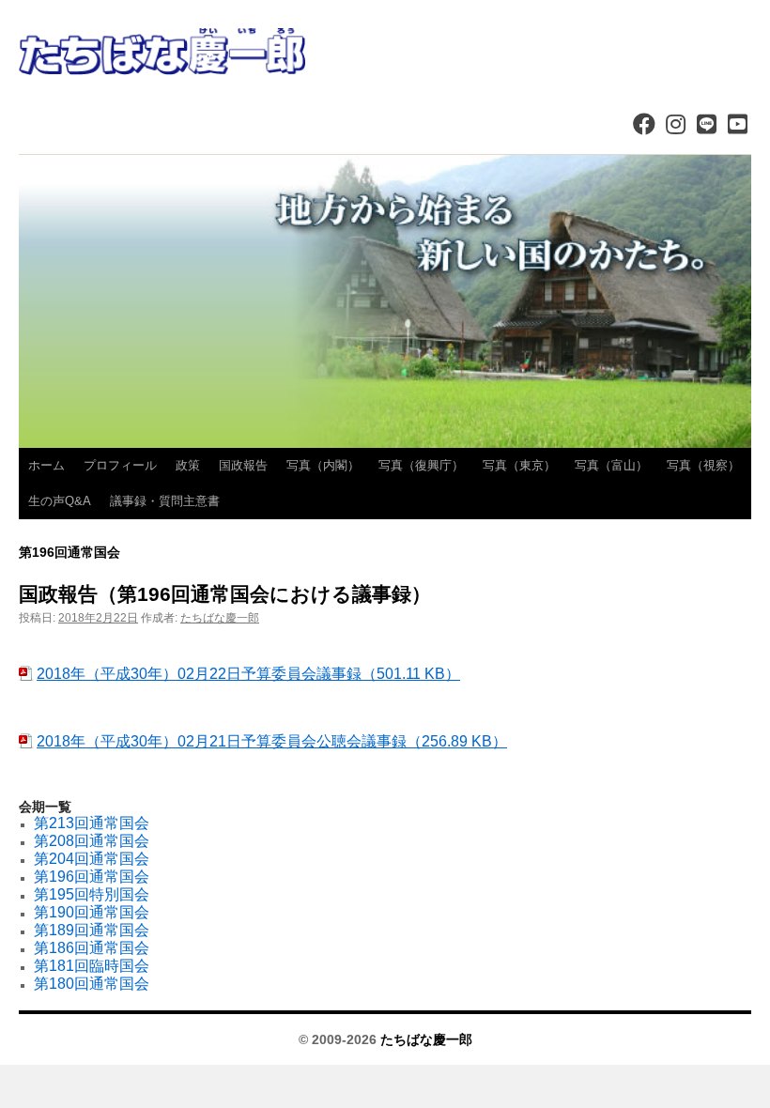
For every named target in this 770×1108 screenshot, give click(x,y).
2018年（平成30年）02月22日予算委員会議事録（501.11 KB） (248, 674)
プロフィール (120, 465)
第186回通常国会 (91, 948)
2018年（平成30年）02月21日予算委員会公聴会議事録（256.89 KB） (272, 741)
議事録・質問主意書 (165, 501)
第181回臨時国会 (91, 966)
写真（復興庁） (421, 465)
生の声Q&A (59, 501)
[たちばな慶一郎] (385, 51)
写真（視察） (703, 465)
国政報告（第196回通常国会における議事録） (225, 594)
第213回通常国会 (91, 823)
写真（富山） (611, 465)
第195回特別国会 (91, 894)
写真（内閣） (323, 465)
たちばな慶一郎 (219, 617)
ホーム (46, 465)
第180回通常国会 (91, 984)
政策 (188, 465)
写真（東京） (519, 465)
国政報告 (243, 465)
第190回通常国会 (91, 912)
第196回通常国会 (91, 877)
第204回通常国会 (91, 859)
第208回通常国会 (91, 841)
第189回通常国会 (91, 930)
